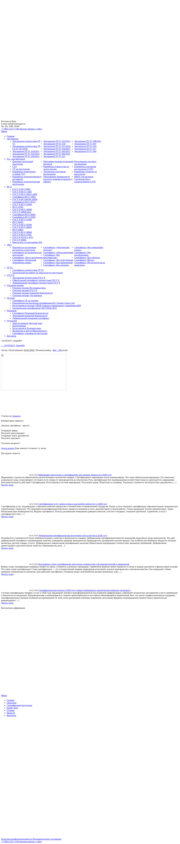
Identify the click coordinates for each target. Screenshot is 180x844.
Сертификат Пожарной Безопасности (30, 313)
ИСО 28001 (17, 230)
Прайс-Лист (12, 708)
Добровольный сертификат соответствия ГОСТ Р (36, 283)
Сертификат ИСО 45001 (24, 217)
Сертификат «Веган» (84, 260)
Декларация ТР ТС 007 (85, 144)
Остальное (12, 321)
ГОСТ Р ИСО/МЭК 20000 (24, 199)
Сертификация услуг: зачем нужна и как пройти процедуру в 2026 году (72, 504)
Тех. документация (16, 159)
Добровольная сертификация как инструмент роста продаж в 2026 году (72, 535)
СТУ (14, 166)
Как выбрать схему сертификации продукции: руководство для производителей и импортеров (83, 564)
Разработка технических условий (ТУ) (24, 172)
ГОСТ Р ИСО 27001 (22, 235)
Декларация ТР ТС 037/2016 (56, 146)
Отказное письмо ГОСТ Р (24, 290)
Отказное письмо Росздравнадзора (29, 288)
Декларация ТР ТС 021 (54, 156)
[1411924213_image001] (33, 389)
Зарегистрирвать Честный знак (27, 323)
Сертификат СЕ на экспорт (25, 300)
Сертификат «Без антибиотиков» (82, 253)
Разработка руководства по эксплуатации (56, 167)
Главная (10, 136)
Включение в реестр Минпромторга (29, 331)
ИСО (9, 187)
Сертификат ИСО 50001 (24, 214)
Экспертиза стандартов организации (54, 172)
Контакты (11, 336)
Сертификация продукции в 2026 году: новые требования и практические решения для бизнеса (84, 590)
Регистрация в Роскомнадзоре (26, 328)
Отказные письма (15, 285)
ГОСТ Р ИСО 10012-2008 (24, 194)
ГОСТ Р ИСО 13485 (22, 192)
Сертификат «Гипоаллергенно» (58, 252)
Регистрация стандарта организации (85, 162)
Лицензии (11, 703)
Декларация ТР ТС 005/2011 (56, 154)
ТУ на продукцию (21, 169)
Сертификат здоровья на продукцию (30, 333)
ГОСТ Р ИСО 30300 (22, 224)
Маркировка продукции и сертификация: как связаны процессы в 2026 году (75, 475)
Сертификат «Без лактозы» (56, 265)
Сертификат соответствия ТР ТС (28, 270)
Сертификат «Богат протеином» (27, 257)
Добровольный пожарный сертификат (30, 318)
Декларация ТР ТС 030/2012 (26, 156)
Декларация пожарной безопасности (30, 315)
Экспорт (11, 298)
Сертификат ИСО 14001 (24, 197)
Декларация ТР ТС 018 (54, 144)
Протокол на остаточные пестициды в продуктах (24, 248)
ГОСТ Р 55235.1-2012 (22, 237)
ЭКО (9, 245)
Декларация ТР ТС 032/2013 (26, 154)
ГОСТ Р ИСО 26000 (22, 209)
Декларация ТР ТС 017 (85, 149)
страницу (16, 416)
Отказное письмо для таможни (27, 295)
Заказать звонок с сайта (30, 129)
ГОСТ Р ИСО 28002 (22, 227)
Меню (4, 131)
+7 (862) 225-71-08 (10, 129)
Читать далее (7, 485)
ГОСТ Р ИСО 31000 (22, 219)
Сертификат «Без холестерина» (58, 260)
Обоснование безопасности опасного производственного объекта (57, 179)
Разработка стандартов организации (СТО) (85, 167)
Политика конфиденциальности (16, 839)
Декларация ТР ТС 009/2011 (87, 141)
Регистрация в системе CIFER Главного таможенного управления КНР (46, 305)
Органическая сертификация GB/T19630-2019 (34, 308)
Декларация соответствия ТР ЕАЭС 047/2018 (26, 147)
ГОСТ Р (10, 275)
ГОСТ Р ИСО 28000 (22, 232)
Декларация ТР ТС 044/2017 (56, 149)
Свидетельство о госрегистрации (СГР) (85, 180)
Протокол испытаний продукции (22, 162)
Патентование (19, 326)
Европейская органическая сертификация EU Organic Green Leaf (43, 303)
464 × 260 (57, 350)
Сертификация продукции (19, 705)
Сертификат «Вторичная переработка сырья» (24, 261)
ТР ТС (10, 267)
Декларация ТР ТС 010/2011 (25, 151)
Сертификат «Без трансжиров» (58, 262)
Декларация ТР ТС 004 (85, 151)
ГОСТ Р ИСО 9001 (21, 189)
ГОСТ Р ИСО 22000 (22, 204)
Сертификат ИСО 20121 (24, 202)
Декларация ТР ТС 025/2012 (56, 141)
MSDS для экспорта (83, 176)
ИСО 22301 (17, 207)
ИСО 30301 (17, 222)
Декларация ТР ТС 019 (85, 146)
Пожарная (11, 310)
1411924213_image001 (13, 345)
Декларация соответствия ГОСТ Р (28, 278)
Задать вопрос (8, 448)
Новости (11, 713)
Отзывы (10, 710)
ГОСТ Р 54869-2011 (21, 212)
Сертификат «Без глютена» (87, 257)
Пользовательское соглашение (46, 839)
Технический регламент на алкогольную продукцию (37, 273)
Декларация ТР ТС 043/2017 (56, 151)
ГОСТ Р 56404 (19, 240)
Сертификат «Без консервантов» (51, 256)
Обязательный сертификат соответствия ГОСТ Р (35, 280)
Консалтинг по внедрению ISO (27, 242)
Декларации (12, 139)
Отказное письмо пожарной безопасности (32, 293)
